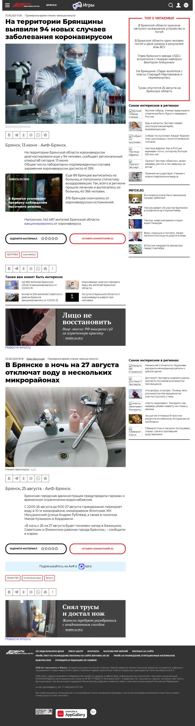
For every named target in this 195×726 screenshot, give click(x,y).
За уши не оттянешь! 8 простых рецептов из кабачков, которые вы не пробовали (167, 418)
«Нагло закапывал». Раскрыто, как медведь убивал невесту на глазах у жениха (166, 406)
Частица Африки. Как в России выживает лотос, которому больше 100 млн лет (166, 151)
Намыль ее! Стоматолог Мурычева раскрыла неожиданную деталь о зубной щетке (165, 368)
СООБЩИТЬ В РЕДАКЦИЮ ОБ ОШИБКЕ (76, 660)
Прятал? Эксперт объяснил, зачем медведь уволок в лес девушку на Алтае (165, 163)
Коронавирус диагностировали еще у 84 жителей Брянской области (101, 285)
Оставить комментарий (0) (97, 238)
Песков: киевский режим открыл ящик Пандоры (163, 221)
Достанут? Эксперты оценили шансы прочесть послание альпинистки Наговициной (167, 380)
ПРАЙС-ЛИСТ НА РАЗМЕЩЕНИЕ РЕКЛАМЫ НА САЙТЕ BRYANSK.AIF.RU (72, 655)
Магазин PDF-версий (115, 651)
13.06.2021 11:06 (13, 15)
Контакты (93, 651)
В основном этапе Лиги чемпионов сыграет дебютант (165, 196)
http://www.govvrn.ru (17, 126)
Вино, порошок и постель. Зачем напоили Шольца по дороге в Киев (165, 234)
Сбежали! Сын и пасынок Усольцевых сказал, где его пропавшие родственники (167, 431)
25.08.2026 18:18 (14, 358)
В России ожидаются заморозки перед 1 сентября (163, 247)
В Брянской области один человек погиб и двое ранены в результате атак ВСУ (159, 44)
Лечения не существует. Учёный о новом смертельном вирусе (165, 175)
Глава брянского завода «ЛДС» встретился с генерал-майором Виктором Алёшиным (159, 59)
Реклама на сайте (143, 651)
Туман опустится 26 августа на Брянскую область (159, 89)
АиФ (33, 469)
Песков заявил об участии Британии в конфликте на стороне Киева (166, 209)
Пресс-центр (75, 651)
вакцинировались (38, 223)
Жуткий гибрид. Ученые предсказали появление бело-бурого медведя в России (167, 113)
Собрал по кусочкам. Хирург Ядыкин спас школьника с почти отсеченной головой (167, 138)
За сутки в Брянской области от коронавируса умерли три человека (101, 297)
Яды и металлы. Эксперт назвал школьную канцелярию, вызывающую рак (164, 126)
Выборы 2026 (43, 660)
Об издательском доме (50, 651)
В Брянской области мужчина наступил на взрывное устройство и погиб (159, 29)
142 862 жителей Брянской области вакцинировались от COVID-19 (39, 285)
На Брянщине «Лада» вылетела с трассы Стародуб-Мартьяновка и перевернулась (159, 74)
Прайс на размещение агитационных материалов (144, 655)
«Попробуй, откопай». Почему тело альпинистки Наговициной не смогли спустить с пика (166, 393)
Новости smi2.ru (18, 347)
